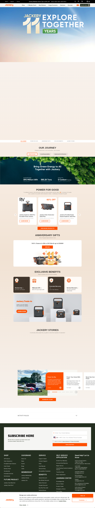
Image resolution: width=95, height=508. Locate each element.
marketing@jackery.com (80, 477)
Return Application (60, 474)
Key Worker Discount (44, 480)
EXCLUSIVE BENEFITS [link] (58, 141)
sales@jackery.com (79, 480)
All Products (7, 458)
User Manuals (42, 466)
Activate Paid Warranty (62, 463)
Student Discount (43, 485)
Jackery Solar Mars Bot (9, 482)
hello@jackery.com (79, 473)
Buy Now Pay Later (43, 487)
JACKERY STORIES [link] (71, 141)
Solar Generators (8, 461)
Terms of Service (65, 441)
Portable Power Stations (10, 463)
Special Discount (43, 477)
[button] (82, 2)
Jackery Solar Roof (8, 485)
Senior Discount (43, 482)
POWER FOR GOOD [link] (34, 141)
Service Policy (42, 468)
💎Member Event (31, 5)
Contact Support (43, 461)
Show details (22, 505)
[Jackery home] (10, 5)
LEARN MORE (24, 221)
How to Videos (60, 483)
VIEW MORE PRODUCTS (47, 228)
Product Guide (59, 486)
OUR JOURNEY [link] (23, 141)
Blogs (22, 466)
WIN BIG (47, 247)
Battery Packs (7, 468)
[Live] (78, 5)
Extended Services (8, 473)
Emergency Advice (60, 489)
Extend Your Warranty (61, 460)
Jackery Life (24, 480)
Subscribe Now (70, 444)
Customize (82, 500)
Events (23, 463)
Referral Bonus (42, 490)
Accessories (7, 471)
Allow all (82, 495)
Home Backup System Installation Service (64, 469)
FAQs (40, 463)
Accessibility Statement (44, 471)
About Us (23, 458)
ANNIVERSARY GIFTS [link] (46, 141)
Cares (22, 468)
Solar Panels (7, 466)
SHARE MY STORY (47, 399)
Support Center (43, 458)
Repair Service (59, 465)
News (22, 461)
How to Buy (59, 491)
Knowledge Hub (60, 481)
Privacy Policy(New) (75, 441)
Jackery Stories (25, 477)
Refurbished (7, 476)
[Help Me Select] (85, 5)
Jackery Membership (26, 475)
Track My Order (60, 472)
